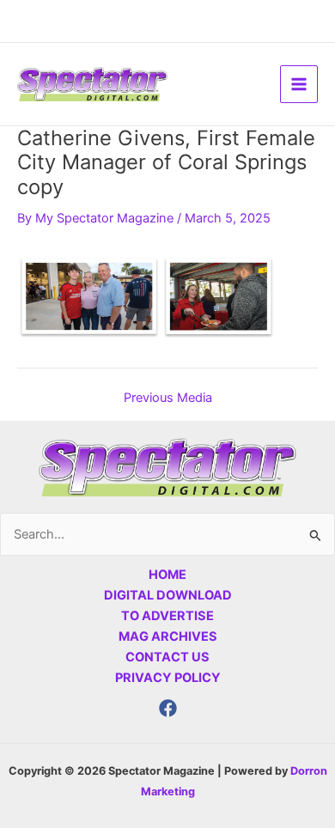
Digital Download (168, 595)
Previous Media (168, 398)
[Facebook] (168, 708)
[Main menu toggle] (299, 84)
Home (167, 574)
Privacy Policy (168, 677)
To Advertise (167, 616)
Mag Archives (168, 636)
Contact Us (167, 657)
